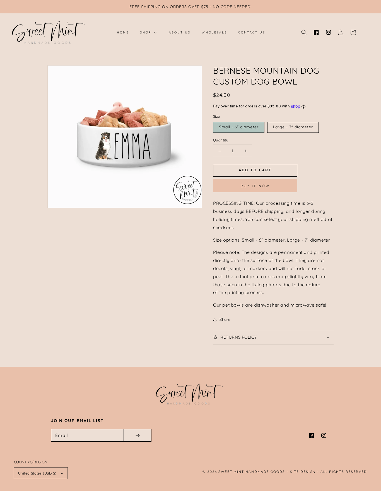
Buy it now (255, 186)
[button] (304, 32)
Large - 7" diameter (293, 126)
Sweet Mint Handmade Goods (251, 472)
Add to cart (255, 170)
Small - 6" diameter (239, 126)
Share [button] (225, 319)
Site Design (303, 472)
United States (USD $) (37, 473)
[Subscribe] (137, 435)
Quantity (220, 140)
